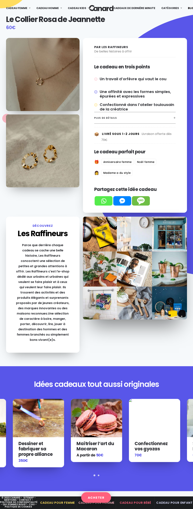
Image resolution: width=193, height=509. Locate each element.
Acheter (96, 497)
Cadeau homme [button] (47, 8)
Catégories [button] (170, 8)
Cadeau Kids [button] (77, 8)
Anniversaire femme (117, 162)
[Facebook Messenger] (122, 201)
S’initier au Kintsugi (147, 446)
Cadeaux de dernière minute (134, 8)
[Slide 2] (98, 475)
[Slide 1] (94, 475)
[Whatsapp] (104, 201)
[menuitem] (19, 8)
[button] (38, 418)
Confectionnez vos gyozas (93, 446)
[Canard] (101, 8)
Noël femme (146, 162)
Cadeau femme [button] (16, 8)
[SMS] (141, 201)
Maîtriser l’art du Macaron (37, 446)
